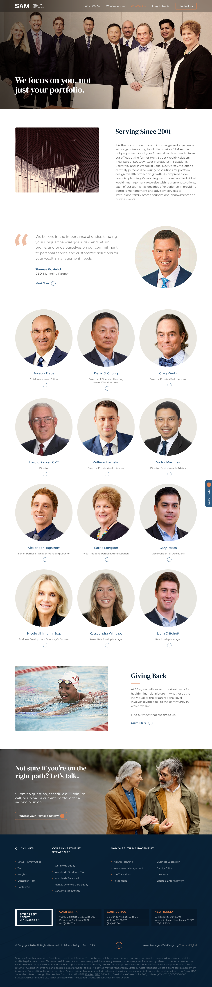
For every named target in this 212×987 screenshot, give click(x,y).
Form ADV (189, 971)
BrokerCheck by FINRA (109, 977)
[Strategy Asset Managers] (29, 6)
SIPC (97, 974)
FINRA (89, 974)
